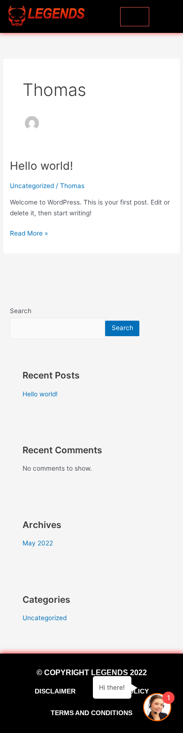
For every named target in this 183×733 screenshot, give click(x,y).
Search (20, 311)
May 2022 (38, 543)
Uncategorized (32, 185)
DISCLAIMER (55, 691)
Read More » (29, 232)
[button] (169, 16)
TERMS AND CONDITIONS (91, 713)
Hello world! (41, 166)
